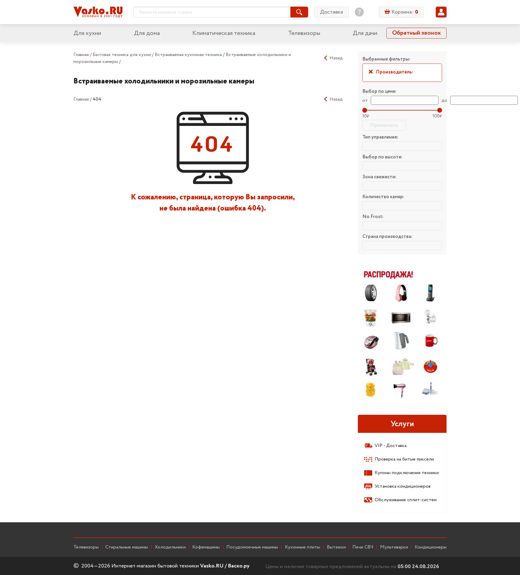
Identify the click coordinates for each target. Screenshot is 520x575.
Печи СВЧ (362, 547)
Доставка (331, 12)
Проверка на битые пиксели (404, 459)
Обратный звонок (416, 33)
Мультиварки (394, 547)
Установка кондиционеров (403, 486)
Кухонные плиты (302, 547)
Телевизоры (304, 33)
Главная (81, 54)
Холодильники (170, 547)
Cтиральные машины (126, 547)
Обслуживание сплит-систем (406, 499)
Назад (336, 58)
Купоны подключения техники (407, 472)
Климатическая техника (223, 33)
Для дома (147, 33)
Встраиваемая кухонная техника (189, 54)
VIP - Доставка (391, 445)
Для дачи (365, 33)
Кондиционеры (431, 547)
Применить (384, 125)
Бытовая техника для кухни (122, 54)
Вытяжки (336, 547)
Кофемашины (206, 547)
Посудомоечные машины (252, 547)
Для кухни (87, 33)
